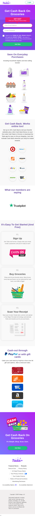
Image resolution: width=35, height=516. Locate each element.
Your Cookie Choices (19, 476)
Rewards (24, 466)
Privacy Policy (26, 35)
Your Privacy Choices (17, 473)
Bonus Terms (17, 37)
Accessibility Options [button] (9, 485)
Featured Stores (13, 466)
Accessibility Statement (26, 485)
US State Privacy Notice (19, 471)
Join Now (17, 44)
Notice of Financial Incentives (18, 479)
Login (29, 2)
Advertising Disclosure (18, 481)
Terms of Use (16, 35)
